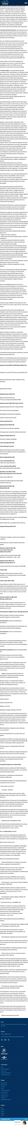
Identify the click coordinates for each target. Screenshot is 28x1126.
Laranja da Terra (4, 1094)
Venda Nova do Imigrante (6, 1099)
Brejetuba (3, 1086)
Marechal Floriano (4, 1095)
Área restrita (3, 1071)
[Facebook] (8, 1039)
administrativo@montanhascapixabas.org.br (12, 1036)
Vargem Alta (3, 1097)
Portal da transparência (5, 1074)
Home (2, 1107)
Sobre (2, 1067)
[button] (14, 160)
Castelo (2, 1088)
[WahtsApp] (2, 1039)
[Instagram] (5, 1039)
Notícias (2, 1113)
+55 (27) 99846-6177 (6, 1034)
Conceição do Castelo (5, 1090)
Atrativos (3, 1109)
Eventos (2, 1111)
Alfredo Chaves (4, 1084)
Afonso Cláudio (4, 1083)
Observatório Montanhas (6, 1072)
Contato (2, 1115)
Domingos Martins (4, 1092)
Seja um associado (5, 1069)
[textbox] (14, 16)
